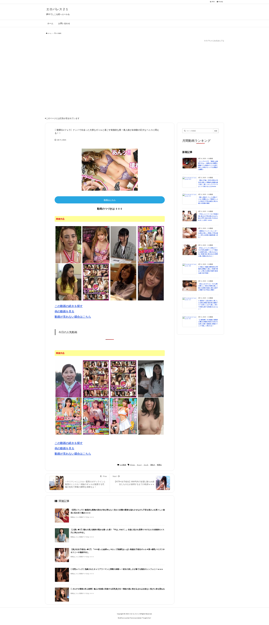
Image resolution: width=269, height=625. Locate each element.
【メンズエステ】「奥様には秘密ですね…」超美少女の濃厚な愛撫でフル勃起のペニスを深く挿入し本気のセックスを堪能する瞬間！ (208, 165)
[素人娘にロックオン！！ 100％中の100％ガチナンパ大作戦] (150, 244)
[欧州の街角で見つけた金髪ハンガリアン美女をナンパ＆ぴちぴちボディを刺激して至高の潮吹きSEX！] (68, 244)
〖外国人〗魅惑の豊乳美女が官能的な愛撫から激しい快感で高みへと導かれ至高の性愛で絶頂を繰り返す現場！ (208, 270)
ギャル (132, 465)
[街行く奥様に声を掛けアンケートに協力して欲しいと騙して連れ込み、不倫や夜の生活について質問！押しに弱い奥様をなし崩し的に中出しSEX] (68, 281)
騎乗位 (159, 465)
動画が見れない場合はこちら (73, 316)
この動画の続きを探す (69, 306)
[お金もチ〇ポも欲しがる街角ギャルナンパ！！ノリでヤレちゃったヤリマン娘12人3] (96, 379)
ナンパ (139, 465)
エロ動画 (58, 33)
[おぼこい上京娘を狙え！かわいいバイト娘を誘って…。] (150, 416)
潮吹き (152, 465)
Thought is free (146, 618)
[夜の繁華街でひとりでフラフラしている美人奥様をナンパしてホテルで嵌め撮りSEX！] (123, 281)
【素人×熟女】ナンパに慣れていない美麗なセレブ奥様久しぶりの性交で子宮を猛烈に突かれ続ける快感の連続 (208, 200)
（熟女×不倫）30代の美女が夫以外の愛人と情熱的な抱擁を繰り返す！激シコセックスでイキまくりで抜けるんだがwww (208, 183)
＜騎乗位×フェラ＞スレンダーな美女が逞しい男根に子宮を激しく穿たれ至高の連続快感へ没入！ (208, 234)
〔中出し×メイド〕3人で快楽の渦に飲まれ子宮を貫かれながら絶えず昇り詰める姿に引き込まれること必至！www (208, 217)
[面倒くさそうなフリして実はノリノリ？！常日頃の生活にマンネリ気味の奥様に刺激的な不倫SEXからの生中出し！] (150, 281)
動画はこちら (110, 200)
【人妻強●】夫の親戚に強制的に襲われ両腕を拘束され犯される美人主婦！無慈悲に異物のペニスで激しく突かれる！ (208, 323)
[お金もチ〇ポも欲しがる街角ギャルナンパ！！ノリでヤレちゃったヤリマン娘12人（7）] (96, 281)
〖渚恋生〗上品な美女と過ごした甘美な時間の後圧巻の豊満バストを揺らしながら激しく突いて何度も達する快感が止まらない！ (208, 305)
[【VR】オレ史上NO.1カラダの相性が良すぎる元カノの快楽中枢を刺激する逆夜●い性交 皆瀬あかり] (96, 244)
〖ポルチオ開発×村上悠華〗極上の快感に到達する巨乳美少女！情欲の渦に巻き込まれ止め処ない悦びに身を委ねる (118, 589)
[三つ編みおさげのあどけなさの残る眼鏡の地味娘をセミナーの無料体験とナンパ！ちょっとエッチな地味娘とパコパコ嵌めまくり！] (123, 244)
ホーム (49, 33)
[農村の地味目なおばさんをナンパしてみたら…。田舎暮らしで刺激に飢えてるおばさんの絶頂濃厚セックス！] (68, 379)
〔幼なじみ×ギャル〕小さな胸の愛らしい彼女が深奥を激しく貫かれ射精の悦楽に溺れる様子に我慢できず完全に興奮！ (208, 287)
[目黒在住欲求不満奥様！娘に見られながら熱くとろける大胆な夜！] (150, 379)
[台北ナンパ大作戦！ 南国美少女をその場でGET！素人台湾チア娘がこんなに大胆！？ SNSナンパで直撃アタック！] (123, 416)
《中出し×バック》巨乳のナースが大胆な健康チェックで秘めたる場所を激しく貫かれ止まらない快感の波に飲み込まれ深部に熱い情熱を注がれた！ (208, 252)
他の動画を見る (64, 311)
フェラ (146, 465)
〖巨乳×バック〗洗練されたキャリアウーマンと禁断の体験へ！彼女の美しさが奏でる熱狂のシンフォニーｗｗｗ (117, 569)
